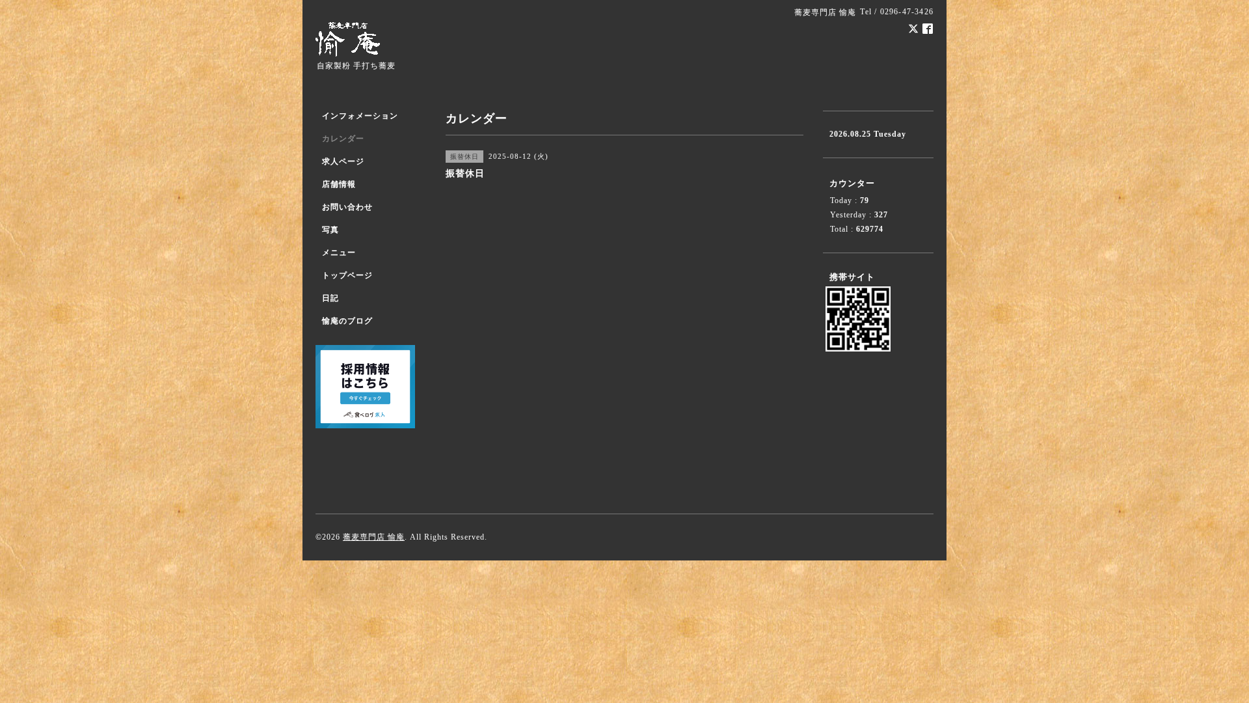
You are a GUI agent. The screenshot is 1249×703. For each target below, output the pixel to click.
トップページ (347, 275)
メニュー (339, 252)
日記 (330, 298)
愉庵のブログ (347, 320)
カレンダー (343, 138)
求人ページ (343, 161)
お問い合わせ (347, 207)
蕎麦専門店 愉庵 (374, 537)
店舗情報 (339, 184)
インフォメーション (360, 115)
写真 (330, 229)
